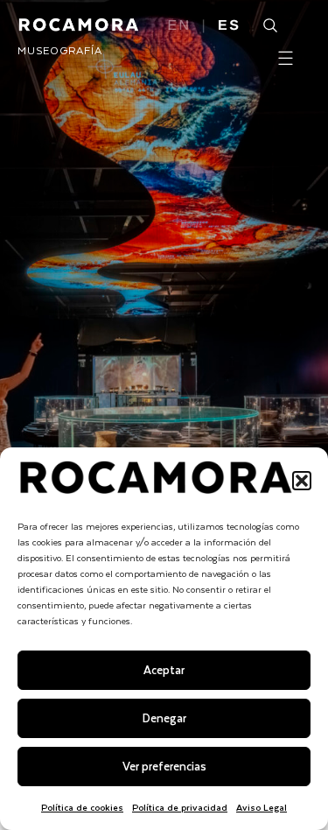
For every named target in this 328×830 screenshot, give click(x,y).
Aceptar (164, 669)
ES (229, 26)
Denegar (164, 717)
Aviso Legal (261, 806)
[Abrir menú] (286, 58)
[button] (302, 480)
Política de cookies (82, 806)
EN (180, 26)
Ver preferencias (164, 765)
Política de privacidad (179, 806)
